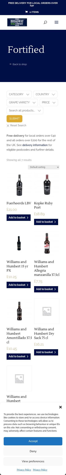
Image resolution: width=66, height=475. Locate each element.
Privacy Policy (24, 470)
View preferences (33, 461)
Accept (33, 441)
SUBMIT (14, 118)
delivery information (35, 145)
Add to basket (17, 217)
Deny (33, 451)
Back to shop (20, 64)
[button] (60, 407)
